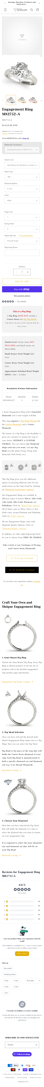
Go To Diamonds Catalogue (22, 570)
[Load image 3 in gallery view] (33, 100)
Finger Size (9, 212)
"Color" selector (17, 516)
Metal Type (9, 172)
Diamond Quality (11, 183)
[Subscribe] (36, 1045)
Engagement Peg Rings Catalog (16, 682)
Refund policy (10, 1077)
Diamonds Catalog (10, 855)
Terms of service (35, 1077)
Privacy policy (22, 1077)
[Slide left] (2, 100)
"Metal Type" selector (30, 505)
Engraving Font (19, 235)
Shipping (4, 133)
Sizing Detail (9, 224)
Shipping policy (23, 1081)
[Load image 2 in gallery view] (22, 100)
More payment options (22, 296)
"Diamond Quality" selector (14, 528)
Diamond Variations (13, 145)
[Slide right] (41, 100)
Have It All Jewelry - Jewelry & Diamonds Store (25, 1074)
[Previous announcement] (4, 3)
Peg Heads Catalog (10, 770)
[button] (5, 10)
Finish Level (9, 160)
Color (7, 195)
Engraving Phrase (11, 247)
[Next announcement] (39, 3)
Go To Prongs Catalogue (22, 558)
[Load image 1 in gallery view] (11, 100)
